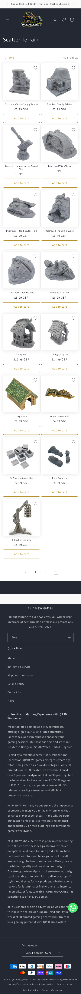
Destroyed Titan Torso (59, 166)
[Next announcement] (74, 4)
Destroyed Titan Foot (59, 292)
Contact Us (14, 692)
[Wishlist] (64, 20)
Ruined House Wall (59, 416)
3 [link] (56, 572)
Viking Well (21, 354)
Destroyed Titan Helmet (21, 292)
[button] (7, 20)
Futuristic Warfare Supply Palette (21, 104)
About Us (13, 658)
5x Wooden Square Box (21, 478)
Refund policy (29, 984)
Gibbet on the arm (21, 539)
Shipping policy (30, 990)
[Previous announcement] (7, 4)
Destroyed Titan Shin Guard (59, 230)
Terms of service (65, 984)
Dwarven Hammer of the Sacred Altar (21, 167)
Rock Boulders (59, 478)
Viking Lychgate (59, 354)
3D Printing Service (19, 666)
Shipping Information (21, 675)
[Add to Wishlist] (35, 67)
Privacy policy (46, 984)
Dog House (21, 416)
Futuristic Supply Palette (59, 104)
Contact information (52, 990)
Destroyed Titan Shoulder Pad (21, 230)
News (11, 700)
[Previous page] (25, 572)
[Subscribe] (69, 637)
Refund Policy (16, 683)
